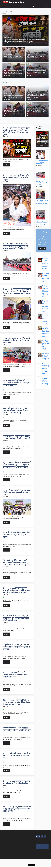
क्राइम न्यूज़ (21, 6)
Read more (6, 164)
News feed (14, 855)
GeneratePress (32, 853)
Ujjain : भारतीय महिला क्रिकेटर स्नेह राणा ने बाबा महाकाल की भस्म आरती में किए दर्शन (13, 57)
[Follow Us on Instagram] (42, 836)
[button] (46, 6)
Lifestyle (21, 844)
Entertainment (22, 842)
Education (21, 840)
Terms (26, 861)
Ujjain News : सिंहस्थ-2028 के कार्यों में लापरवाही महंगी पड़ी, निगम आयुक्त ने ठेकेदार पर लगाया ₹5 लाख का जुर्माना (45, 368)
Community (21, 838)
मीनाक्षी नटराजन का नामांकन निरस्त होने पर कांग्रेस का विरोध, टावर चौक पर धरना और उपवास (36, 72)
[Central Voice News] (5, 2)
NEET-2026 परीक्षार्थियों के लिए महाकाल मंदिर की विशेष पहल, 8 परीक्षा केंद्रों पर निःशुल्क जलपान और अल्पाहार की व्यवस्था (13, 72)
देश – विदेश (14, 6)
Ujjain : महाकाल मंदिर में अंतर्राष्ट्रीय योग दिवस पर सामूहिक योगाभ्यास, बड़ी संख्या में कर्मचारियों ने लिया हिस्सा (36, 56)
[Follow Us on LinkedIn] (45, 836)
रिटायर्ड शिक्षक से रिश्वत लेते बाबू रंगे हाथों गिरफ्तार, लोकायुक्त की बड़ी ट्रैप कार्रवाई (45, 357)
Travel (20, 848)
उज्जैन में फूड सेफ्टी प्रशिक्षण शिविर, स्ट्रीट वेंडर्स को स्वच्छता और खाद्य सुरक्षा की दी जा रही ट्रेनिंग (45, 331)
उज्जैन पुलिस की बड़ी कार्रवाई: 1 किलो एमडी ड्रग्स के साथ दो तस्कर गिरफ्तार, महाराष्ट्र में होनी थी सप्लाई (45, 345)
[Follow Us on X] (39, 836)
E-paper (33, 6)
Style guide (36, 855)
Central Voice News (16, 2)
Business (21, 836)
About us (20, 855)
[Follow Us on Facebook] (37, 836)
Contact (24, 855)
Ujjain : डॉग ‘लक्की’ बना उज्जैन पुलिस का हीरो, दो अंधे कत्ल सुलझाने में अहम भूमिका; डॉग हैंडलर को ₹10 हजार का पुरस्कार (24, 41)
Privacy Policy (40, 6)
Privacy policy (30, 855)
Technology (21, 846)
